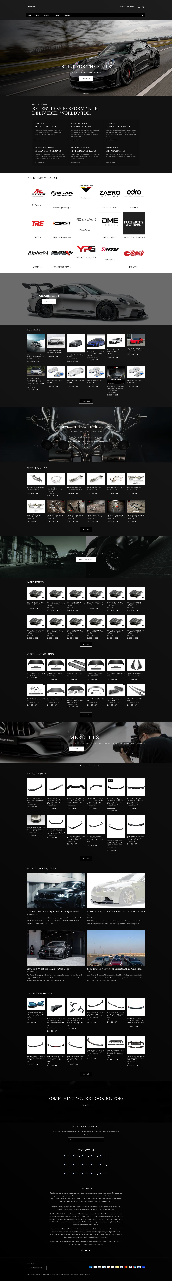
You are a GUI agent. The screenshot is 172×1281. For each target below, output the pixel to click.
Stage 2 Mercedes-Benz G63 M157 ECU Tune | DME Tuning (135, 631)
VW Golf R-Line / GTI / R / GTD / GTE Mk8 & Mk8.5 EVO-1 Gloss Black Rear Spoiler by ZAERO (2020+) (95, 801)
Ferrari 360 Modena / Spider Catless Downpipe (135, 516)
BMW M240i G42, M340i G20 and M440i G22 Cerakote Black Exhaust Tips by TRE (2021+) (56, 1021)
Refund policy (46, 1274)
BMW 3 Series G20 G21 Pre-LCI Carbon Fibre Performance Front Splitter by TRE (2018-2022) (95, 1015)
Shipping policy (74, 1274)
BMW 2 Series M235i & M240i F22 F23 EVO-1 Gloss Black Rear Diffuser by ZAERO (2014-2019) (135, 801)
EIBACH (133, 267)
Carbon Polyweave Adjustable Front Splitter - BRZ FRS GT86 (75, 700)
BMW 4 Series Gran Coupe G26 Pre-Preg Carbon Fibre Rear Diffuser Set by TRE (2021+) (115, 1052)
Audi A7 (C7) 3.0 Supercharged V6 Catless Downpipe (54, 489)
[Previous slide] (73, 765)
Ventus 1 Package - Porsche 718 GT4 (75, 381)
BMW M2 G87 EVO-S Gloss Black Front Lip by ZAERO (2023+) (35, 800)
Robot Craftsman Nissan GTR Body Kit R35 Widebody (114, 351)
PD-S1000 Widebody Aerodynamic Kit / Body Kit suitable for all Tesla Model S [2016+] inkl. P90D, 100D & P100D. (36, 382)
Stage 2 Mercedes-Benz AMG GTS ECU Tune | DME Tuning (76, 603)
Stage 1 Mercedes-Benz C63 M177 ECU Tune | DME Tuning (35, 631)
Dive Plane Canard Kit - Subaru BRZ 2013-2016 (134, 674)
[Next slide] (94, 765)
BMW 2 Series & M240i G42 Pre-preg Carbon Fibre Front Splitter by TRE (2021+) (55, 1059)
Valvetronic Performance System (86, 437)
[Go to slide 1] (84, 93)
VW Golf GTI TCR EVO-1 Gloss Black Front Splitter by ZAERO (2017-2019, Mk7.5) (56, 831)
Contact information (85, 1274)
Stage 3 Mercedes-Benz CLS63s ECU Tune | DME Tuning (95, 631)
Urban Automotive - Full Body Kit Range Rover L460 (35, 355)
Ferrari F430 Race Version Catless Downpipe (75, 516)
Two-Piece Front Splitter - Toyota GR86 (55, 674)
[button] (143, 6)
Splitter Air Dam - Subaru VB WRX (135, 699)
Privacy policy (55, 1274)
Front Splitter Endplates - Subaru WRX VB (115, 699)
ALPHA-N (36, 267)
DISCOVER (86, 78)
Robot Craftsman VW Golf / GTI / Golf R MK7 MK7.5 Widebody (96, 353)
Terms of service (65, 1274)
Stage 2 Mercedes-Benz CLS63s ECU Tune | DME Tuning (75, 631)
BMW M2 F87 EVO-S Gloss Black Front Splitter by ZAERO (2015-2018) (135, 837)
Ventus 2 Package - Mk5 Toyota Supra (94, 381)
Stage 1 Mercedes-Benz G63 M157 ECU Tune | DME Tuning (115, 631)
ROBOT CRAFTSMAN (133, 237)
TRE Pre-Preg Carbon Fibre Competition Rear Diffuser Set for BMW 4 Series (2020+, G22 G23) (136, 1059)
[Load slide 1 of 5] (77, 765)
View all (86, 401)
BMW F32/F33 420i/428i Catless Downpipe (134, 488)
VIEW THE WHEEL (86, 559)
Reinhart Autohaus (35, 1274)
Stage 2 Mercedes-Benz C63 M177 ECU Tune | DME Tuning (135, 603)
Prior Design (84, 230)
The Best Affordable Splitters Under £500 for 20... (53, 911)
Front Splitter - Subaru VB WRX (95, 699)
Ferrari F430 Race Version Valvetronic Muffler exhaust (116, 516)
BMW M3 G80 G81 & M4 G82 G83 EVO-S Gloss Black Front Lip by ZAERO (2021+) (36, 829)
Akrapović (109, 260)
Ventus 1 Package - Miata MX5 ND (54, 381)
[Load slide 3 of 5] (83, 765)
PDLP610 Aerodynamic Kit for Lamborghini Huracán (135, 349)
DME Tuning (109, 237)
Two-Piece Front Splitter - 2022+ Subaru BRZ (95, 674)
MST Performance (61, 237)
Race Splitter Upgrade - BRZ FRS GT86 (36, 699)
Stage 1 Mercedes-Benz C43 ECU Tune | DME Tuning (95, 603)
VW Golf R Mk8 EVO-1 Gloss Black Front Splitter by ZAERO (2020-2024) (76, 837)
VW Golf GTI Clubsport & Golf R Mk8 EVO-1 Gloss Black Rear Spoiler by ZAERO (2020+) (55, 801)
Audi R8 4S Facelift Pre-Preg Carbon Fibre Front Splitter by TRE (36, 1058)
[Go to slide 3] (88, 93)
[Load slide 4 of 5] (86, 765)
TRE (37, 237)
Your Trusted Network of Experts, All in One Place (114, 968)
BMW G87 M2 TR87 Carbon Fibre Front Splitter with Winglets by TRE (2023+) (75, 1058)
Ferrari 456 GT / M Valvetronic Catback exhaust (96, 516)
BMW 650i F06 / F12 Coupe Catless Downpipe (115, 488)
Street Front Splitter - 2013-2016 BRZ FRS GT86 (55, 699)
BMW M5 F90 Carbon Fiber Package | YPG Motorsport (115, 387)
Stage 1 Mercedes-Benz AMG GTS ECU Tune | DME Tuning (56, 603)
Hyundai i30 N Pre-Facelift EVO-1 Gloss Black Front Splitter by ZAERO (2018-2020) (115, 843)
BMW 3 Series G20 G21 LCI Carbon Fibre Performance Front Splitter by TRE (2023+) (115, 1015)
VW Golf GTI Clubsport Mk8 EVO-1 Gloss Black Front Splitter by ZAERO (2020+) (95, 838)
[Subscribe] (101, 1139)
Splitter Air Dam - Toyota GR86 (75, 674)
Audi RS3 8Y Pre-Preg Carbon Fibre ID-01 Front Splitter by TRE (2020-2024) (135, 1020)
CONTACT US (86, 1105)
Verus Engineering (61, 208)
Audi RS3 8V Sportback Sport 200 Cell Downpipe (74, 488)
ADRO (133, 208)
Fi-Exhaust (36, 205)
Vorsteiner (85, 198)
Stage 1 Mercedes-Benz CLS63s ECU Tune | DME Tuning (55, 631)
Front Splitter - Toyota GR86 (36, 673)
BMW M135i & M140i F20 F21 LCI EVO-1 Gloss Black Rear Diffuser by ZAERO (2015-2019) (75, 801)
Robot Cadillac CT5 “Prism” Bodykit (76, 355)
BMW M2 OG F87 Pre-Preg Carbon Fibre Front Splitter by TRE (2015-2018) (95, 1051)
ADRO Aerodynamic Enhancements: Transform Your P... (116, 913)
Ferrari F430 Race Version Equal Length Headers (55, 516)
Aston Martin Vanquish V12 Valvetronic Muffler (35, 488)
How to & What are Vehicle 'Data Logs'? (49, 968)
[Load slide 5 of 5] (89, 765)
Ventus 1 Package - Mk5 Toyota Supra (134, 381)
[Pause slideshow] (99, 765)
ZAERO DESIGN (109, 208)
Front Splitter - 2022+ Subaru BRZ (116, 674)
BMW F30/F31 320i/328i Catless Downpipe (34, 516)
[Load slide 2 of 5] (80, 765)
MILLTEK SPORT (61, 267)
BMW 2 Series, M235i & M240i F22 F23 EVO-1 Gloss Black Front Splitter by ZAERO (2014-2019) (115, 801)
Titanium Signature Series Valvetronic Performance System (86, 442)
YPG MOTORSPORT (85, 257)
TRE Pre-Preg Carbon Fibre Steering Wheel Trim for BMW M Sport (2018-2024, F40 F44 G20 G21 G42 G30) (76, 1021)
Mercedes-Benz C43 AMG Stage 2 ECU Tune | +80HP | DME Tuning (115, 603)
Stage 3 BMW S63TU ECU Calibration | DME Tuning (35, 603)
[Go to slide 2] (86, 93)
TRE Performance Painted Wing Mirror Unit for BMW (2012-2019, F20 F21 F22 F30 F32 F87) (36, 1015)
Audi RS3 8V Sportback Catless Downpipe (94, 488)
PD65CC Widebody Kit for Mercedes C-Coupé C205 (55, 351)
